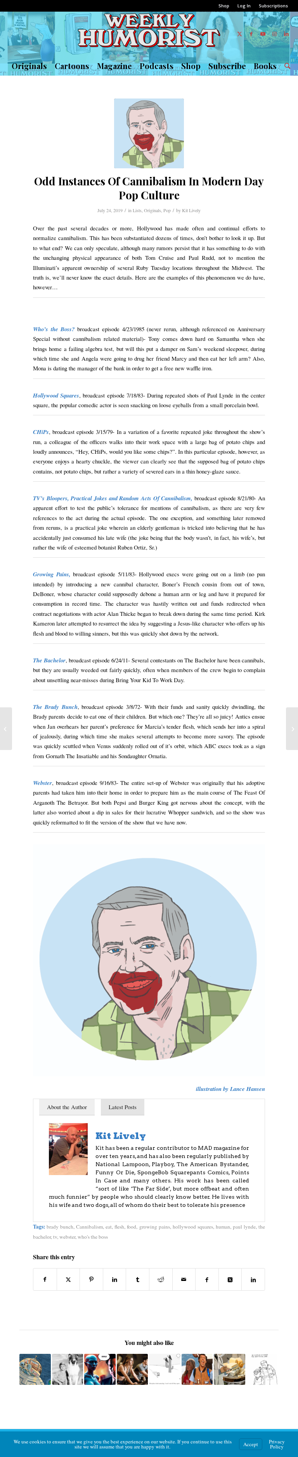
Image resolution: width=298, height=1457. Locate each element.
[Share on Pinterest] (91, 1279)
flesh (119, 1226)
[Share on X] (68, 1279)
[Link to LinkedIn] (286, 34)
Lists (137, 210)
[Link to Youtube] (263, 34)
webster (67, 1236)
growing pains (154, 1226)
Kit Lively (191, 210)
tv (55, 1236)
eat (109, 1226)
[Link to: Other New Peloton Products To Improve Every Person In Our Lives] (132, 1369)
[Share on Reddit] (160, 1279)
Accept (250, 1444)
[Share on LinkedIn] (114, 1279)
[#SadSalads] (292, 728)
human (223, 1226)
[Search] (286, 66)
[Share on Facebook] (45, 1279)
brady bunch (60, 1226)
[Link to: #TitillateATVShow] (100, 1369)
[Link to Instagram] (275, 34)
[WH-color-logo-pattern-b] (149, 33)
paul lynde (244, 1226)
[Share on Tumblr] (137, 1279)
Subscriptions (273, 6)
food (131, 1226)
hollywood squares (193, 1226)
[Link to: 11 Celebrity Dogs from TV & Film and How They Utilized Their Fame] (67, 1369)
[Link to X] (240, 34)
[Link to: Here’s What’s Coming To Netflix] (197, 1369)
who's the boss (93, 1236)
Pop (167, 210)
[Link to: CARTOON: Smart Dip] (262, 1369)
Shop (223, 6)
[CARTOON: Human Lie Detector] (6, 728)
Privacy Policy (277, 1444)
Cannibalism (89, 1226)
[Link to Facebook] (251, 34)
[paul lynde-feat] (149, 133)
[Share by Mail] (184, 1279)
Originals (152, 210)
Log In (244, 6)
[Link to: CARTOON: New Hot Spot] (164, 1369)
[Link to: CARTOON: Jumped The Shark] (35, 1369)
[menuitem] (224, 6)
